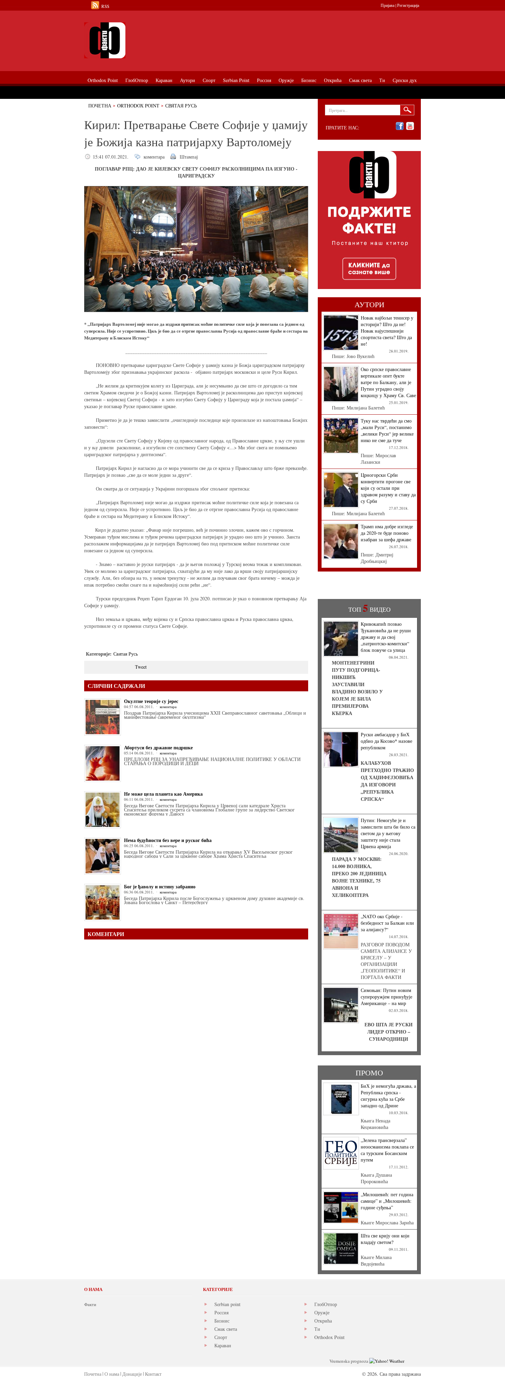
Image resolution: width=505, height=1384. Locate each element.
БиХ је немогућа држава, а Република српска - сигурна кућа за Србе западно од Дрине (388, 1096)
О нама (111, 1374)
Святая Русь (181, 105)
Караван (222, 1345)
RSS (105, 6)
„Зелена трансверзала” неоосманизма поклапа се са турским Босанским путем (387, 1150)
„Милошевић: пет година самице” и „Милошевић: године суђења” (387, 1201)
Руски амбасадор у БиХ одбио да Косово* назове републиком (386, 741)
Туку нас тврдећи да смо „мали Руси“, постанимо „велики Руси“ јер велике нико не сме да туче (387, 430)
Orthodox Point (138, 105)
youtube (410, 126)
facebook (399, 126)
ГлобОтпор (325, 1304)
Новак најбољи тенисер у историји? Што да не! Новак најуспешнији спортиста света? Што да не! (387, 330)
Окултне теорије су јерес (151, 701)
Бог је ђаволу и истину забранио (159, 886)
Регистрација (408, 5)
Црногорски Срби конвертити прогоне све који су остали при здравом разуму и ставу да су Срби (388, 488)
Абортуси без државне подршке (158, 747)
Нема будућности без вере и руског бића (168, 840)
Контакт (153, 1374)
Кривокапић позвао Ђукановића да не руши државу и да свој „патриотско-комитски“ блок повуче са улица (386, 637)
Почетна (99, 105)
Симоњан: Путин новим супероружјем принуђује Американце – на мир (386, 996)
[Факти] (161, 40)
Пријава (387, 5)
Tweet (141, 667)
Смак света (225, 1329)
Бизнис (221, 1320)
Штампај (189, 156)
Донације (132, 1374)
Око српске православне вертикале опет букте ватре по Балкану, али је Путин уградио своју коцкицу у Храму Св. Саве (388, 382)
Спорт (220, 1337)
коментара (154, 156)
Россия (221, 1312)
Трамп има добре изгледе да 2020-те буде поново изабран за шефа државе (387, 533)
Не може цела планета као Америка (163, 793)
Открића (323, 1320)
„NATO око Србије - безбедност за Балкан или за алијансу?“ (387, 923)
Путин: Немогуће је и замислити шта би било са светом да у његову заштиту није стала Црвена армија (388, 833)
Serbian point (227, 1304)
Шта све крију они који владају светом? (385, 1238)
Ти (317, 1329)
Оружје (321, 1312)
